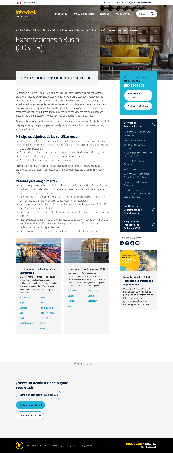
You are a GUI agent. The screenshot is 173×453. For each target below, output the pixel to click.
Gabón (42, 297)
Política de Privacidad (48, 445)
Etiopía (22, 328)
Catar (22, 313)
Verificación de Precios (134, 169)
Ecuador (71, 295)
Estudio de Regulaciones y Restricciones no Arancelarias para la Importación (137, 193)
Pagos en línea (87, 445)
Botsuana (23, 308)
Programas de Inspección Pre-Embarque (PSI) (132, 224)
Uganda (43, 323)
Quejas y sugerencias (69, 445)
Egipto (22, 318)
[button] (61, 14)
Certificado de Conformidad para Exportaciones (133, 209)
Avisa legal (31, 445)
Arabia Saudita (25, 297)
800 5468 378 (134, 85)
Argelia (22, 302)
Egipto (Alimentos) (27, 323)
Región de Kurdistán (47, 308)
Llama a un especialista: (38, 394)
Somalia (91, 295)
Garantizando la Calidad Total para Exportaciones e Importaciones (138, 280)
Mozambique (93, 290)
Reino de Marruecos (47, 313)
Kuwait (42, 302)
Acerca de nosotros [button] (84, 13)
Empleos (107, 2)
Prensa (120, 2)
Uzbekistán (92, 301)
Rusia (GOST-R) (46, 318)
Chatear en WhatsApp (138, 106)
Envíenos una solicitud (134, 95)
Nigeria (42, 328)
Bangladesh (72, 290)
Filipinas (71, 301)
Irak (69, 306)
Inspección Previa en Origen (136, 140)
